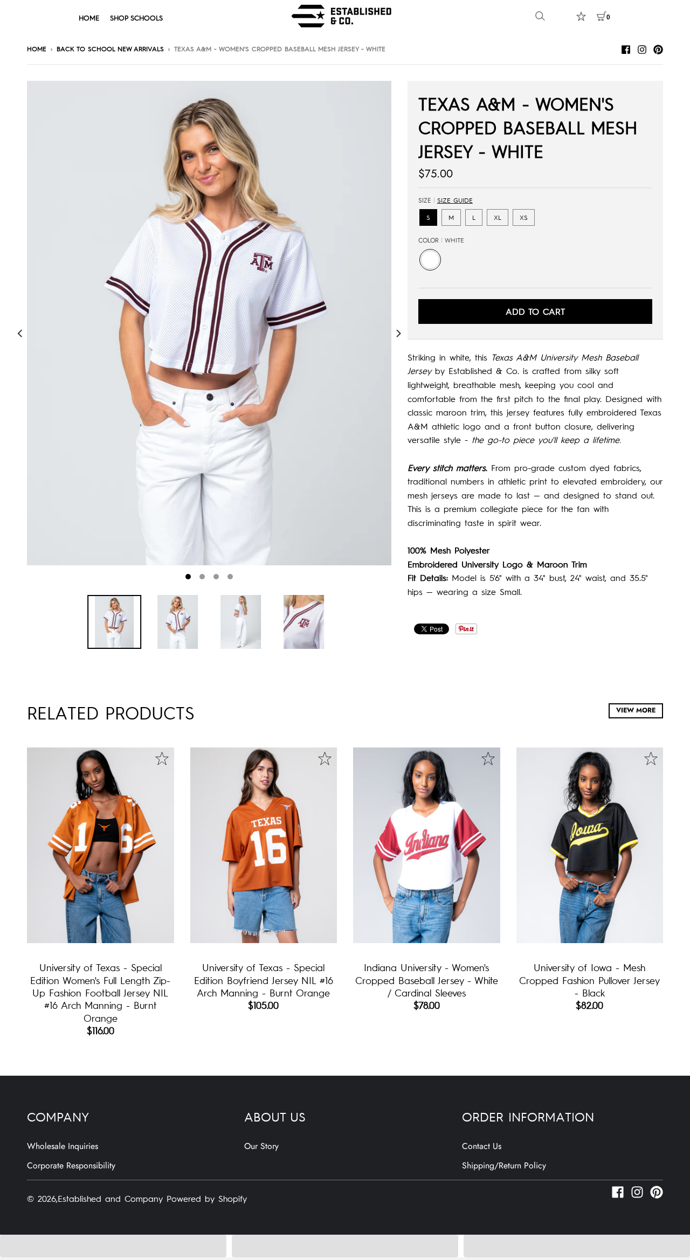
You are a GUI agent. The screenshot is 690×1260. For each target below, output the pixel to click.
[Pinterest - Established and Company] (658, 48)
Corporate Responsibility (71, 1165)
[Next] (397, 333)
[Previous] (20, 333)
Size (445, 200)
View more (636, 710)
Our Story (261, 1146)
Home (36, 48)
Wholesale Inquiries (62, 1146)
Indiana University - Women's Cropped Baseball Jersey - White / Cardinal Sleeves (426, 980)
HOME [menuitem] (89, 17)
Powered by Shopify (207, 1198)
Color (441, 240)
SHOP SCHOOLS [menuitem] (136, 17)
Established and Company (110, 1198)
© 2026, (42, 1198)
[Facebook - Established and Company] (626, 48)
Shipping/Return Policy (504, 1165)
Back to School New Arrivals (110, 48)
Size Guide (455, 200)
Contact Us (481, 1146)
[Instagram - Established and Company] (642, 48)
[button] (113, 1246)
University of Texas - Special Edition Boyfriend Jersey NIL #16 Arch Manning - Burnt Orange (263, 980)
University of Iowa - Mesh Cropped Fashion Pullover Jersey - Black (589, 980)
